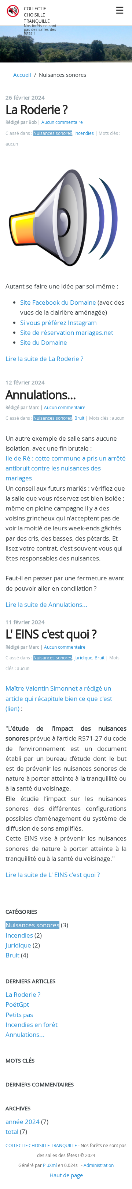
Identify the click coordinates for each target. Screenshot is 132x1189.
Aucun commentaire (62, 122)
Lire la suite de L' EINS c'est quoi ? (53, 874)
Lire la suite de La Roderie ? (44, 358)
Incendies (84, 133)
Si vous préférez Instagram (58, 322)
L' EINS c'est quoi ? (51, 634)
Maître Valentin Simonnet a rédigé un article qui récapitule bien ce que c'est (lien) (59, 698)
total (13, 1131)
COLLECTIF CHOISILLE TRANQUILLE (37, 15)
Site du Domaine (43, 342)
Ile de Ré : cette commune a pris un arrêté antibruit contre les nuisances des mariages (66, 468)
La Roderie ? (36, 109)
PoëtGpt (17, 1004)
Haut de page (66, 1175)
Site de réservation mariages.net (66, 332)
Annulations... (41, 394)
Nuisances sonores (52, 133)
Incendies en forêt (32, 1024)
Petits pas (19, 1014)
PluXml (50, 1165)
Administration (99, 1165)
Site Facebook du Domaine (58, 302)
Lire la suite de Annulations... (47, 604)
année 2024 (23, 1121)
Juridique (83, 657)
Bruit (79, 418)
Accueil (22, 74)
